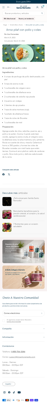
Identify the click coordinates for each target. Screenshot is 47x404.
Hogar (5, 25)
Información (8, 337)
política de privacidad (14, 322)
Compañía (7, 329)
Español (8, 384)
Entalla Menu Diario (16, 25)
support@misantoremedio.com (22, 357)
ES (8, 7)
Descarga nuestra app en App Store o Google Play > (23, 1)
